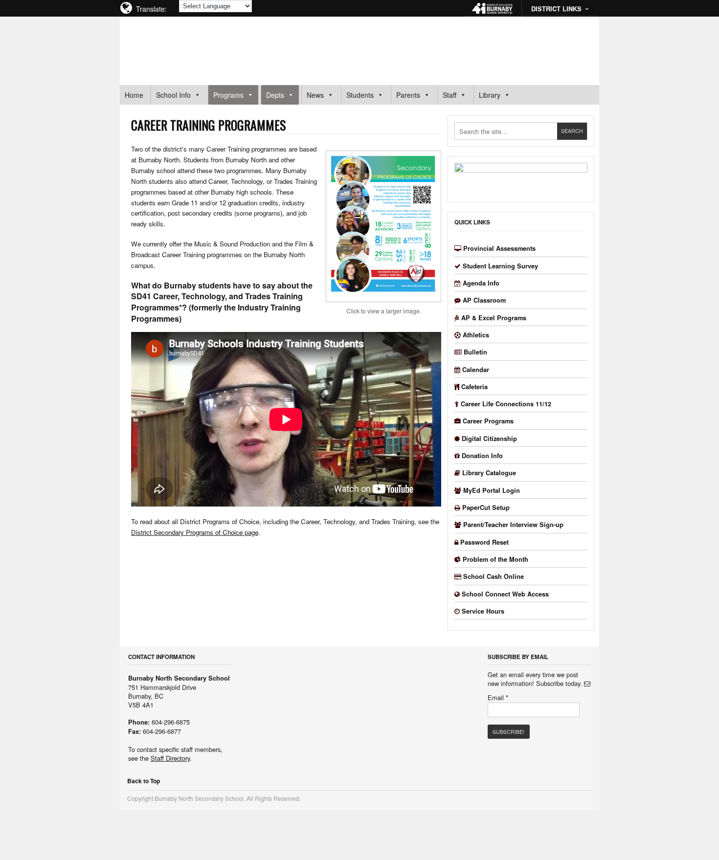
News (315, 95)
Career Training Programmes (208, 124)
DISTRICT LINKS (556, 8)
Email (498, 697)
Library (489, 95)
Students (360, 95)
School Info (173, 95)
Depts (275, 95)
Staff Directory (170, 758)
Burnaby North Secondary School (221, 46)
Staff (449, 95)
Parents (408, 95)
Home (134, 95)
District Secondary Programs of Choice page (194, 532)
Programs (228, 95)
